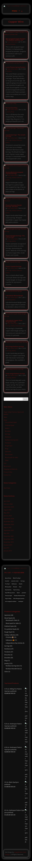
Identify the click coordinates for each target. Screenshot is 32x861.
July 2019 (6, 548)
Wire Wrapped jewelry (18, 598)
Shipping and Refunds (10, 469)
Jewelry (8, 44)
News (5, 417)
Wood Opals (9, 454)
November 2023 (9, 521)
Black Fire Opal (16, 578)
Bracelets (8, 300)
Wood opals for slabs (11, 457)
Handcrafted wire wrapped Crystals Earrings (14, 172)
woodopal (20, 601)
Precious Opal (8, 595)
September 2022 (9, 524)
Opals (18, 592)
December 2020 (9, 536)
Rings (12, 112)
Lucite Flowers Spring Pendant (16, 67)
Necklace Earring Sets (11, 440)
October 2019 (8, 545)
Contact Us (7, 475)
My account (7, 466)
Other (7, 460)
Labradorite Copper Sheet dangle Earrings (14, 321)
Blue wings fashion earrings (15, 346)
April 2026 (7, 501)
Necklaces (8, 437)
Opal (20, 586)
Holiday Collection (17, 140)
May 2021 (7, 533)
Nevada (15, 586)
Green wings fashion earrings (15, 373)
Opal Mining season (10, 592)
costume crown (15, 581)
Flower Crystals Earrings (13, 266)
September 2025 (9, 507)
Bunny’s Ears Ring (11, 108)
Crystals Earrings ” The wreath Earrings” (15, 135)
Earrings (9, 140)
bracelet (7, 581)
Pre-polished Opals (11, 422)
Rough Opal (8, 446)
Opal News (7, 488)
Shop (5, 420)
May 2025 (7, 513)
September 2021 (9, 530)
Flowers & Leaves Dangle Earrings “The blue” (14, 205)
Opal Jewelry (8, 589)
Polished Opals (9, 425)
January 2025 (8, 516)
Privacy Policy (8, 472)
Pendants (12, 44)
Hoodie (20, 584)
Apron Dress (8, 578)
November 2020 (9, 539)
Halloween (14, 584)
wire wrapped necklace (10, 601)
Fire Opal (7, 584)
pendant (24, 592)
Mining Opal (8, 586)
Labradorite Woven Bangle (14, 296)
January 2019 (8, 551)
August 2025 (7, 510)
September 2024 (9, 519)
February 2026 (8, 504)
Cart (5, 463)
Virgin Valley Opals (12, 42)
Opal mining (16, 589)
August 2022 (7, 527)
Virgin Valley (8, 598)
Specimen (8, 451)
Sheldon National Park (19, 595)
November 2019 (9, 542)
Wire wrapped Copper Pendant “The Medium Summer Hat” (16, 39)
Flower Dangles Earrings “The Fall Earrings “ (15, 236)
